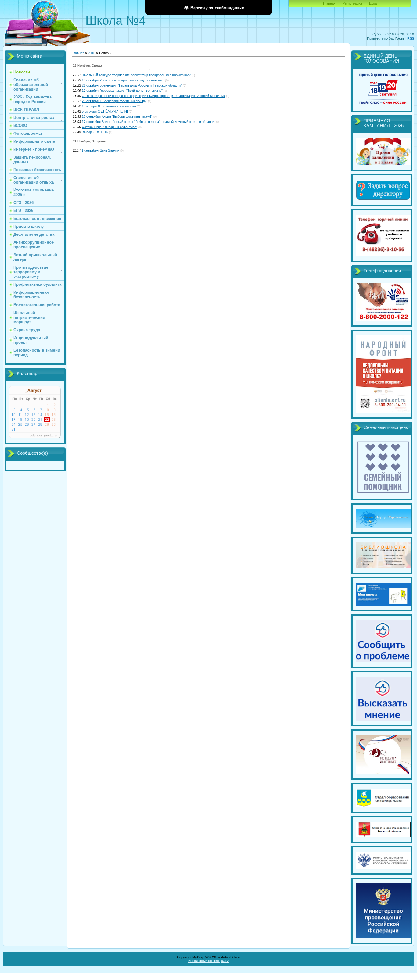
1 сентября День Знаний (100, 150)
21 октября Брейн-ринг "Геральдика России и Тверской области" (132, 85)
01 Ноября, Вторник (89, 141)
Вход (373, 3)
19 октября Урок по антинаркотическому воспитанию (123, 80)
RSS (410, 38)
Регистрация (352, 3)
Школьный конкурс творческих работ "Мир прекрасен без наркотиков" (136, 75)
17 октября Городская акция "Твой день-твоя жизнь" (122, 90)
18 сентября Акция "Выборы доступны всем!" (117, 116)
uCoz (225, 961)
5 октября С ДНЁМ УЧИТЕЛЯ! (105, 111)
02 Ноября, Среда (87, 65)
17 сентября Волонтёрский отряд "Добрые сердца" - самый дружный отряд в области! (148, 121)
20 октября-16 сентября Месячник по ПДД (114, 101)
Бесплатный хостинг (204, 961)
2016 (91, 53)
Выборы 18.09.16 (95, 132)
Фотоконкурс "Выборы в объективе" (109, 127)
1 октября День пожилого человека (109, 106)
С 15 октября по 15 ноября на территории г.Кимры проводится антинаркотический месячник (153, 96)
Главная (329, 3)
